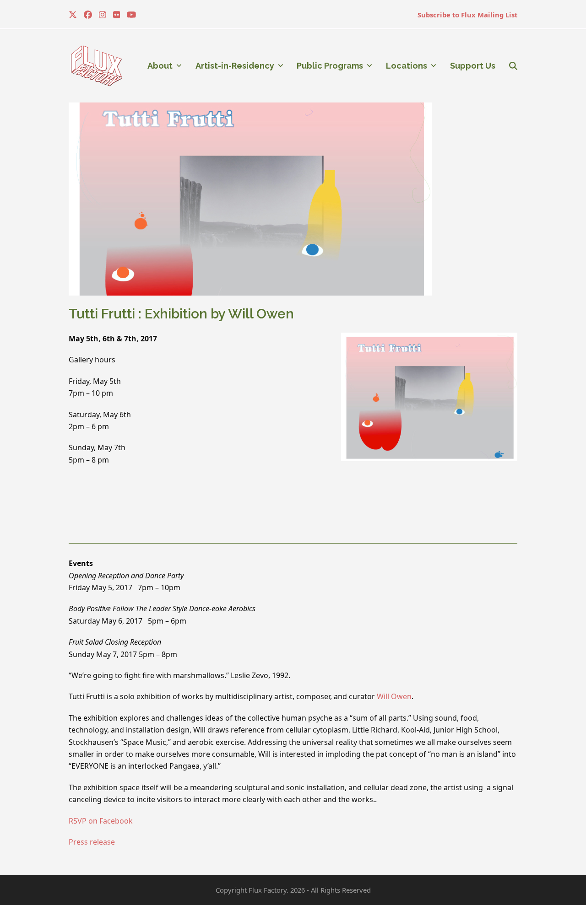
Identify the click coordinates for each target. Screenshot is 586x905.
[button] (513, 65)
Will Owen (394, 696)
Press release (92, 842)
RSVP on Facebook (101, 821)
